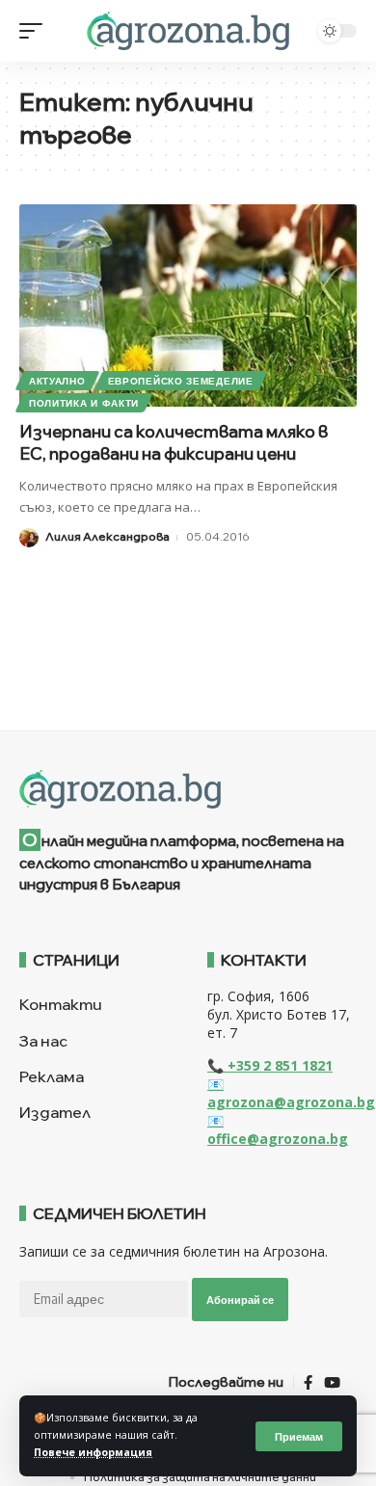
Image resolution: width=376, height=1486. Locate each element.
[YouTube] (332, 1382)
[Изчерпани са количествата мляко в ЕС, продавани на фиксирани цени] (188, 305)
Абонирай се (240, 1299)
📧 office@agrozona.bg (277, 1129)
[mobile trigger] (35, 31)
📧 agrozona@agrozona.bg (291, 1093)
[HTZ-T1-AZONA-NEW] (188, 789)
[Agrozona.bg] (187, 31)
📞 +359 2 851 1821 (270, 1065)
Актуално (57, 380)
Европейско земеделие (181, 380)
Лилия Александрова (107, 536)
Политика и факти (84, 403)
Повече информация (93, 1452)
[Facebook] (308, 1382)
